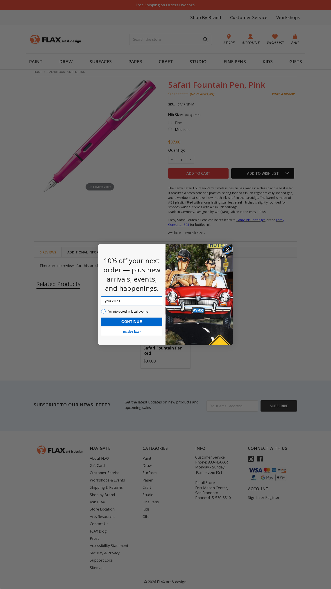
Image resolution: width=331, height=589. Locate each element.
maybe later (132, 331)
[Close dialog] (227, 249)
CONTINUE (131, 322)
